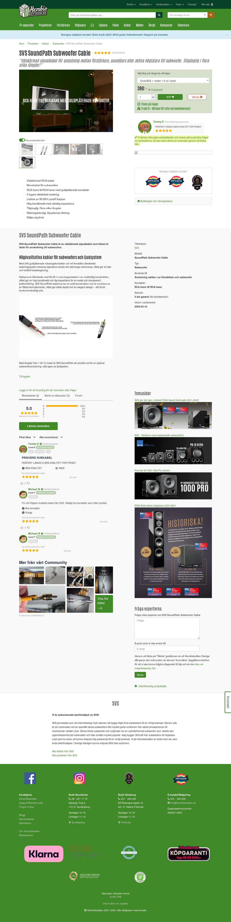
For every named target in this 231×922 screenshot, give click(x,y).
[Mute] (88, 127)
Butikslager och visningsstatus (156, 201)
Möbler (140, 25)
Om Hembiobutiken (29, 831)
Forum (78, 395)
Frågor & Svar (26, 806)
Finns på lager (149, 104)
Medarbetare (26, 835)
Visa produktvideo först (35, 140)
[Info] (106, 127)
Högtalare (80, 25)
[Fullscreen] (93, 127)
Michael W (34, 489)
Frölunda (125, 822)
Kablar (127, 25)
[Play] (25, 127)
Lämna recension (38, 426)
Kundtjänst (145, 4)
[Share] (99, 127)
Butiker (130, 4)
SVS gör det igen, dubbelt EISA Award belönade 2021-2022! (167, 400)
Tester (179, 4)
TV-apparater (26, 25)
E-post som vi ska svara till (150, 643)
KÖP (169, 97)
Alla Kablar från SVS (63, 751)
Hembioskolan (163, 4)
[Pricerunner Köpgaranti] (190, 853)
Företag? (192, 4)
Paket (115, 25)
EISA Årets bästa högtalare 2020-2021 (155, 505)
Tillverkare (183, 25)
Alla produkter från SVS (64, 755)
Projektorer (45, 25)
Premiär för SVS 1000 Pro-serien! (152, 470)
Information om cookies (115, 903)
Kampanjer (166, 25)
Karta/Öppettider (28, 798)
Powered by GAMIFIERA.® (31, 615)
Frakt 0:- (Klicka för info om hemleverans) (165, 108)
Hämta (196, 97)
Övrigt (152, 25)
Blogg (22, 815)
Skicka (140, 674)
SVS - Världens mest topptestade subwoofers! (159, 435)
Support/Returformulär (31, 802)
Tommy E (158, 121)
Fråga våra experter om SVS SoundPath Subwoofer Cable (167, 615)
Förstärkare (63, 25)
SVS (137, 247)
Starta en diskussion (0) (57, 395)
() (157, 89)
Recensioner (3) (30, 395)
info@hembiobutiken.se (183, 802)
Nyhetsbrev (25, 823)
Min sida (206, 4)
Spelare (103, 25)
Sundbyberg (78, 822)
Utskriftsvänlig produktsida (151, 686)
